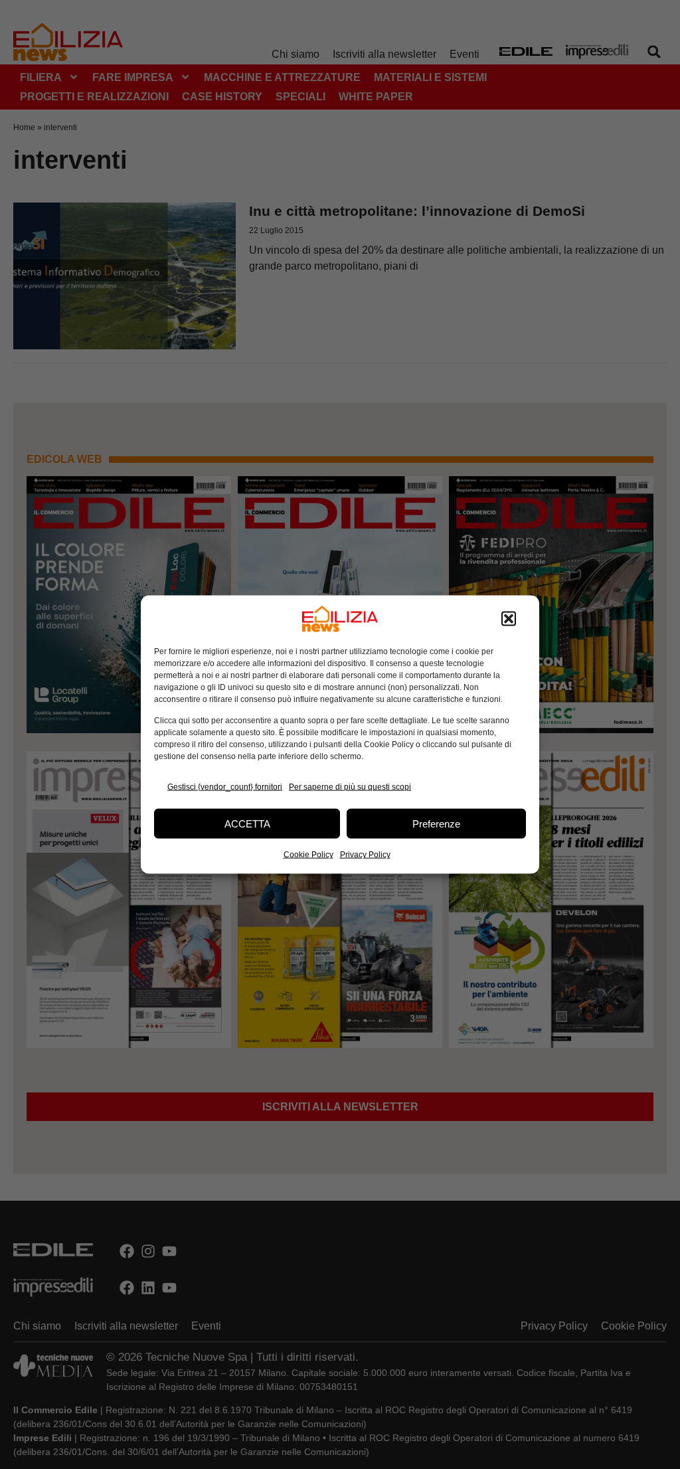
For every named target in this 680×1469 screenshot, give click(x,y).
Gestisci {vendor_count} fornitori (224, 786)
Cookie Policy (308, 854)
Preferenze (436, 823)
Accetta (247, 823)
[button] (508, 619)
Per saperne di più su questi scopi (350, 786)
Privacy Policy (365, 854)
